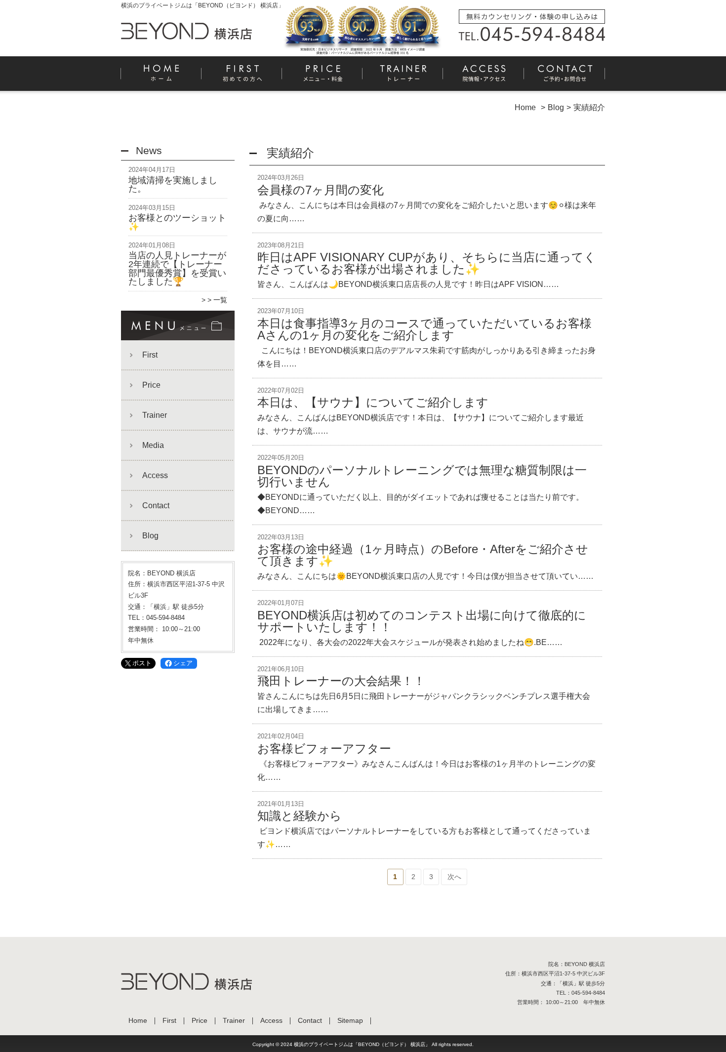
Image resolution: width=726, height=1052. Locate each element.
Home (161, 77)
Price (322, 77)
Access (484, 77)
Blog (150, 535)
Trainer (403, 77)
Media (153, 445)
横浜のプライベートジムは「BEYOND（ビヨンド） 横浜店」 (362, 1044)
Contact (564, 77)
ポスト (142, 663)
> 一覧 (217, 299)
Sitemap (350, 1020)
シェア (183, 663)
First (242, 77)
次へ (454, 877)
